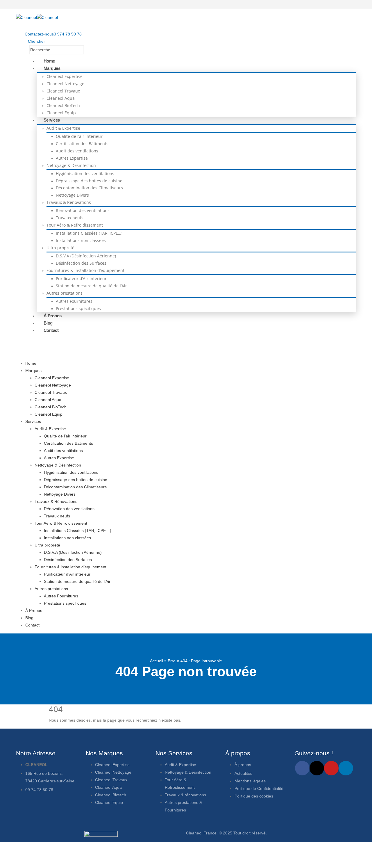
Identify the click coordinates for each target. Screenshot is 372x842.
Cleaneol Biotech (110, 795)
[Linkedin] (346, 768)
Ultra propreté (60, 247)
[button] (35, 41)
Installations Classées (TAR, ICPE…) (89, 233)
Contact (51, 330)
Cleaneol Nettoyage (65, 83)
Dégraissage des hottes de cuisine (89, 181)
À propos (243, 764)
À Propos (53, 315)
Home (49, 60)
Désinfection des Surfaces (81, 263)
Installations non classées (81, 240)
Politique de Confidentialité (259, 788)
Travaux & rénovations (185, 795)
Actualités (244, 773)
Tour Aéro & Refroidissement (74, 225)
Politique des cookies (254, 796)
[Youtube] (331, 768)
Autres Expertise (72, 158)
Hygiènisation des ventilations (85, 173)
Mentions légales (250, 781)
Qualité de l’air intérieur (79, 136)
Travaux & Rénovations (68, 202)
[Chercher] (99, 50)
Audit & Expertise (63, 128)
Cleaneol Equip (61, 112)
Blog (48, 323)
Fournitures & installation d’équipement (85, 270)
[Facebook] (302, 768)
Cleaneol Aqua (60, 98)
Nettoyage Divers (72, 195)
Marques (52, 68)
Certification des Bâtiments (82, 143)
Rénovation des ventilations (83, 210)
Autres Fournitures (74, 301)
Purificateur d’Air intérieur (81, 278)
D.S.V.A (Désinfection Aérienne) (86, 256)
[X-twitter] (317, 768)
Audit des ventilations (77, 151)
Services (52, 120)
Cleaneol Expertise (64, 76)
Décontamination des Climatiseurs (89, 188)
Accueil (156, 660)
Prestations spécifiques (78, 308)
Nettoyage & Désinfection (71, 165)
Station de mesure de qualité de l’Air (91, 286)
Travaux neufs (69, 217)
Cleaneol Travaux (63, 91)
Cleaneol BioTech (63, 105)
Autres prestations (64, 293)
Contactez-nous (39, 34)
